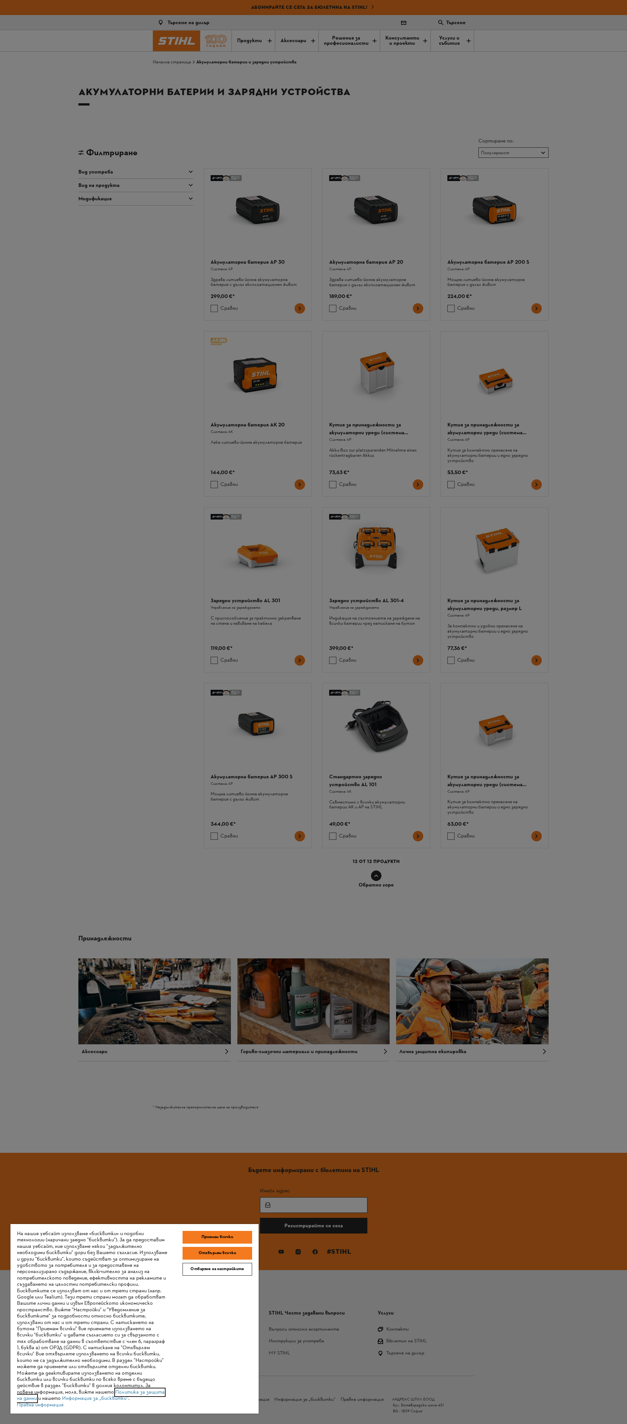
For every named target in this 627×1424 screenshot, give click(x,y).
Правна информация (40, 1405)
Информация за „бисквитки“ (95, 1398)
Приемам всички (217, 1237)
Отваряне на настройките (217, 1269)
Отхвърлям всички (217, 1253)
